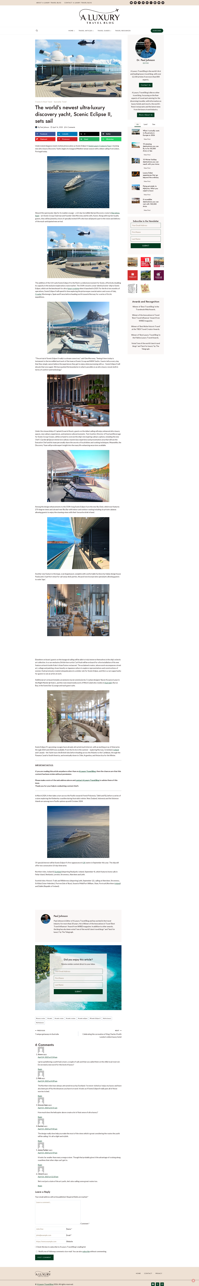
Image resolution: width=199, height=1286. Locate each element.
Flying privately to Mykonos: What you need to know (150, 188)
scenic (49, 1018)
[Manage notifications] (193, 1280)
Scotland (58, 872)
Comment (85, 1224)
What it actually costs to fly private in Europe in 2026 (151, 133)
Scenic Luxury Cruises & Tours (100, 146)
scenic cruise (59, 1018)
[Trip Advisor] (151, 2)
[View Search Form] (37, 31)
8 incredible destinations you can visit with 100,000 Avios (151, 203)
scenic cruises (70, 1018)
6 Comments (70, 127)
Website (69, 1241)
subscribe (86, 1251)
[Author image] (36, 127)
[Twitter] (139, 2)
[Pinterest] (147, 2)
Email (69, 1235)
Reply (40, 1069)
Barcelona (115, 213)
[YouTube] (159, 2)
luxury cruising (73, 288)
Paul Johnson (44, 127)
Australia (108, 683)
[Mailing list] (131, 2)
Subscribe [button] (157, 31)
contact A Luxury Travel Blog (87, 780)
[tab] (137, 124)
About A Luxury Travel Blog (48, 3)
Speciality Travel (60, 102)
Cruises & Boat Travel (43, 102)
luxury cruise (40, 1018)
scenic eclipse (82, 1018)
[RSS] (162, 2)
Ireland (117, 883)
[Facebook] (135, 2)
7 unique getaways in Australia (47, 1032)
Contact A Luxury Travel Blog (78, 3)
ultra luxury (107, 1018)
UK (84, 863)
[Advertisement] (78, 648)
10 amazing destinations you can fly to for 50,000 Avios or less (151, 147)
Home (138, 1273)
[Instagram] (155, 2)
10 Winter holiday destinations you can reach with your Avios (151, 161)
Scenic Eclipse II (95, 1018)
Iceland (116, 750)
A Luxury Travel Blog (87, 771)
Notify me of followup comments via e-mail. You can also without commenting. (72, 1251)
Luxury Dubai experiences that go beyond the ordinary (151, 175)
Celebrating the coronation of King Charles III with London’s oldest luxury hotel (102, 1034)
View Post (147, 139)
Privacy (159, 1273)
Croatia (38, 294)
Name (69, 1229)
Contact (148, 1273)
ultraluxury (40, 1022)
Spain (37, 216)
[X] (157, 1284)
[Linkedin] (143, 2)
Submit (78, 991)
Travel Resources (123, 31)
